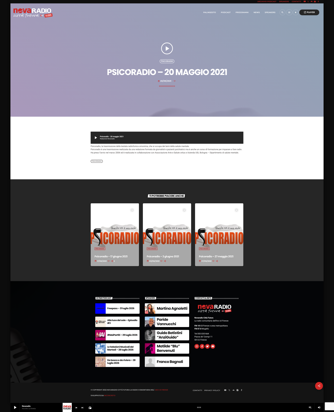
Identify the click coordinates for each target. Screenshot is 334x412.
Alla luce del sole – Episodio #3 (122, 322)
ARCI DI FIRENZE (161, 390)
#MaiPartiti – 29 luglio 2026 (122, 335)
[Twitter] (207, 346)
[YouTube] (305, 2)
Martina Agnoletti (172, 308)
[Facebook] (318, 2)
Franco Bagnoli (170, 361)
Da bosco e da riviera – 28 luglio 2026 (121, 362)
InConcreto (109, 395)
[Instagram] (315, 2)
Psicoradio (167, 61)
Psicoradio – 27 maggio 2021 (216, 256)
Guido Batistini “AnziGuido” (169, 335)
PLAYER (309, 12)
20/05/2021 (165, 81)
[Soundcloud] (312, 2)
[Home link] (27, 12)
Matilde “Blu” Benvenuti (168, 348)
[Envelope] (212, 346)
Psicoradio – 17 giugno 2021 (111, 256)
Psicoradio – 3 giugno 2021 (163, 256)
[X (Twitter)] (308, 2)
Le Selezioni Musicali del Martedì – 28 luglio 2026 (120, 348)
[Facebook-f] (202, 346)
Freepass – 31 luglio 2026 (120, 308)
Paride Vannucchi (166, 322)
